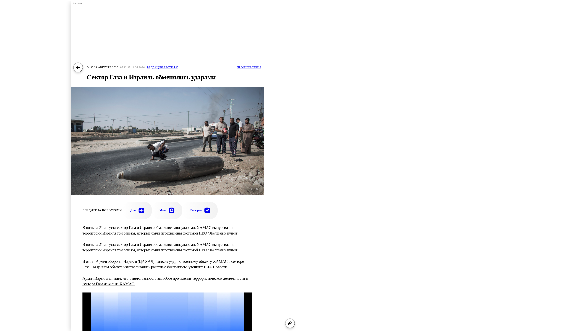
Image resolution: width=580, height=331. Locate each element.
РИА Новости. (216, 267)
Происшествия (249, 67)
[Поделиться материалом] (290, 323)
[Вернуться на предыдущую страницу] (78, 67)
